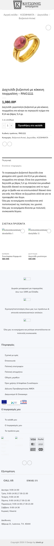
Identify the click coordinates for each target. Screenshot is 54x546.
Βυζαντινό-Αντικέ (27, 18)
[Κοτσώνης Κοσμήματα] (27, 5)
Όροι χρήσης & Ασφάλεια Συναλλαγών (21, 383)
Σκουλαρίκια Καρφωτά (11, 256)
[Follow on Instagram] (29, 463)
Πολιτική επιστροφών (14, 366)
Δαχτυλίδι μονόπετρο (37, 256)
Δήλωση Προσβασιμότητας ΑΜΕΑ (19, 389)
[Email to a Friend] (9, 144)
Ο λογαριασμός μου (13, 425)
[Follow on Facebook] (24, 463)
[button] (3, 4)
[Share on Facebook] (4, 144)
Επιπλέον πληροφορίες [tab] (11, 166)
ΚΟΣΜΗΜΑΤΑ (27, 15)
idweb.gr (39, 542)
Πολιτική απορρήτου (14, 372)
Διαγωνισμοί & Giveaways (16, 394)
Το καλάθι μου (11, 420)
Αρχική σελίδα (10, 15)
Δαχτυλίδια (42, 15)
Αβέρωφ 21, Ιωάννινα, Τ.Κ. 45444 (15, 524)
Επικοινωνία (10, 361)
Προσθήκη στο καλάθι (30, 125)
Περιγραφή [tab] (6, 160)
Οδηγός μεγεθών (12, 377)
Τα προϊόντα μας (12, 431)
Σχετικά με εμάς (11, 355)
